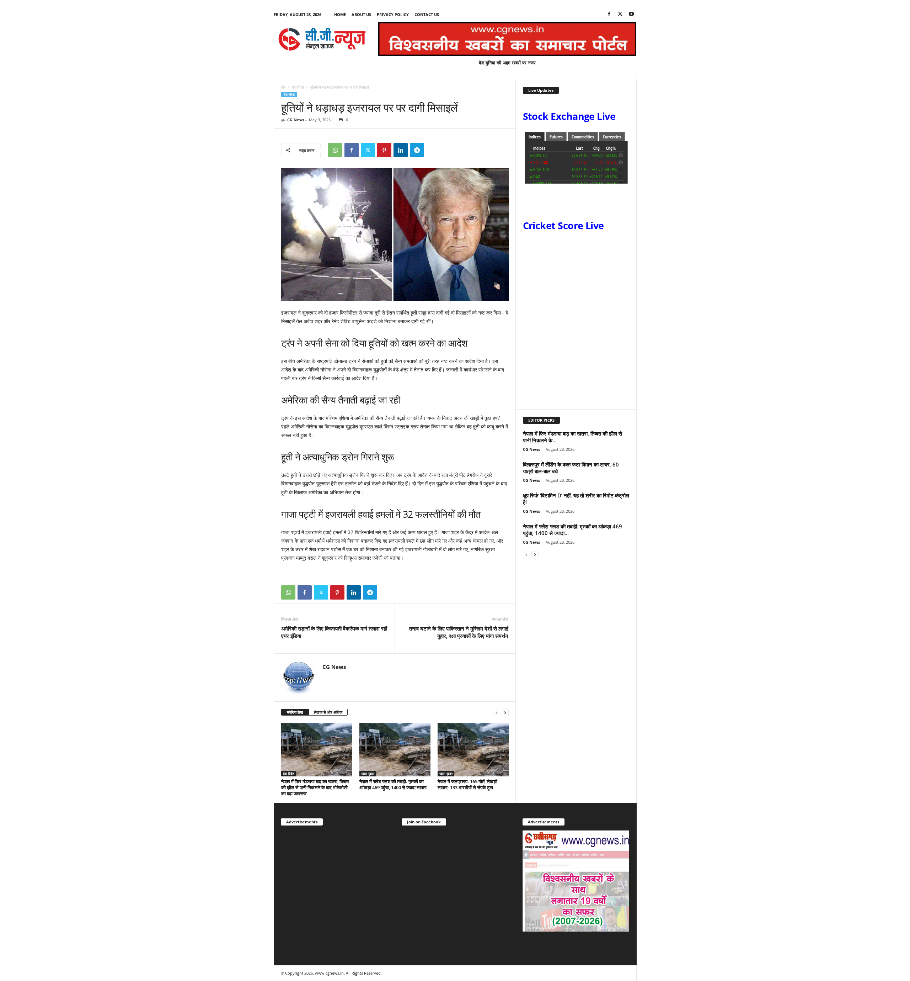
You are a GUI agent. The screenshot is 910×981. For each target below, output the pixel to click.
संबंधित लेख (295, 712)
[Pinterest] (384, 150)
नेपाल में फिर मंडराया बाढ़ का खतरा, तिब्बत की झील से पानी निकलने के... (572, 437)
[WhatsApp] (335, 150)
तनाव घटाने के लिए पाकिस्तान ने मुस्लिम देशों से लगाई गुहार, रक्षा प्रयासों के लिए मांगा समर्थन (458, 632)
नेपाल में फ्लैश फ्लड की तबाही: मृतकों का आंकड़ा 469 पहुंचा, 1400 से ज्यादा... (572, 530)
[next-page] (505, 712)
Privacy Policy (393, 14)
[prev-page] (496, 712)
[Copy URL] (433, 150)
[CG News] (322, 39)
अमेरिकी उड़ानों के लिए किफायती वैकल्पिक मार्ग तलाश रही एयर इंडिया (334, 632)
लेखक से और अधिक (328, 712)
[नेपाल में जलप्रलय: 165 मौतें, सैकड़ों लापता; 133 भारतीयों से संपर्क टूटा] (473, 749)
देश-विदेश (298, 87)
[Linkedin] (401, 150)
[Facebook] (609, 14)
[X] (620, 14)
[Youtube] (631, 14)
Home (340, 14)
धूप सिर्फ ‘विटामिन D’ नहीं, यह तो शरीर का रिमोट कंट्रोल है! (576, 499)
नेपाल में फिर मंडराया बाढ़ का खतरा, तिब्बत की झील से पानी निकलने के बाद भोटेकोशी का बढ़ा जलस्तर (315, 787)
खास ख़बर (367, 773)
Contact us (426, 14)
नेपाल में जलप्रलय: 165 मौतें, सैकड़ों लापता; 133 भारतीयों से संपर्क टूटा (467, 784)
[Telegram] (417, 150)
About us (361, 14)
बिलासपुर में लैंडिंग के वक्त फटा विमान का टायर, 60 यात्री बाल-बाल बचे (571, 468)
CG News (295, 119)
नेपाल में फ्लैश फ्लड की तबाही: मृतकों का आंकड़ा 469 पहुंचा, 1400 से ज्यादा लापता (393, 784)
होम (283, 87)
